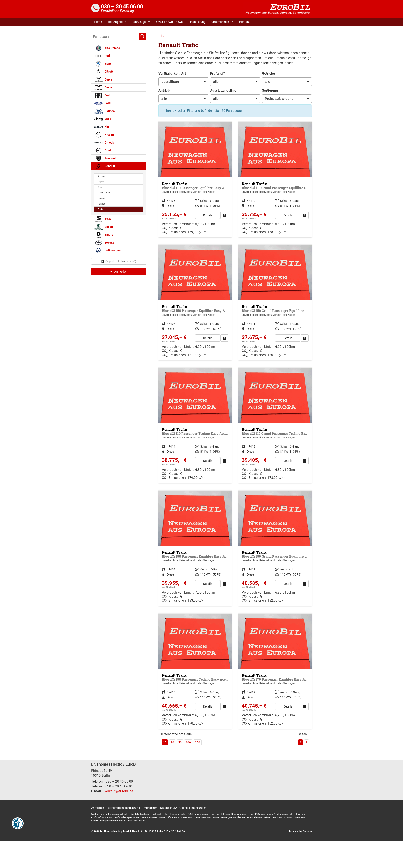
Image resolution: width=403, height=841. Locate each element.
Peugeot (110, 158)
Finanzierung (196, 22)
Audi (107, 56)
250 (197, 742)
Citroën (109, 71)
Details (207, 215)
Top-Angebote (117, 22)
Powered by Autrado (300, 831)
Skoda (108, 226)
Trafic (101, 209)
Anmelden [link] (120, 271)
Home (98, 22)
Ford (107, 103)
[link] (224, 215)
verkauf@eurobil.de (119, 791)
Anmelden (97, 807)
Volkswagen (112, 250)
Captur (101, 181)
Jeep (107, 119)
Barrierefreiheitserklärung (123, 807)
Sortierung (270, 90)
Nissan (109, 134)
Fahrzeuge (139, 22)
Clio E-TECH (104, 192)
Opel (107, 150)
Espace (101, 198)
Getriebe (268, 73)
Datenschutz (168, 807)
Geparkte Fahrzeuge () (120, 261)
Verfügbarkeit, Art (172, 73)
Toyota (109, 242)
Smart (108, 234)
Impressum (150, 807)
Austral (101, 176)
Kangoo (101, 203)
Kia (106, 127)
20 (172, 742)
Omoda (109, 142)
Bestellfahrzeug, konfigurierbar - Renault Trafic (195, 179)
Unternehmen (220, 22)
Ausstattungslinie (223, 90)
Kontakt (244, 22)
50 (180, 742)
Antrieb (164, 90)
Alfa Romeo (112, 48)
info (161, 36)
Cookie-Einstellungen (193, 807)
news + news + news (169, 22)
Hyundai (110, 111)
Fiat (107, 95)
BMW (107, 64)
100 (188, 742)
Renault (109, 166)
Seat (107, 218)
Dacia (108, 87)
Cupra (108, 79)
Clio (100, 187)
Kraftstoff (217, 73)
